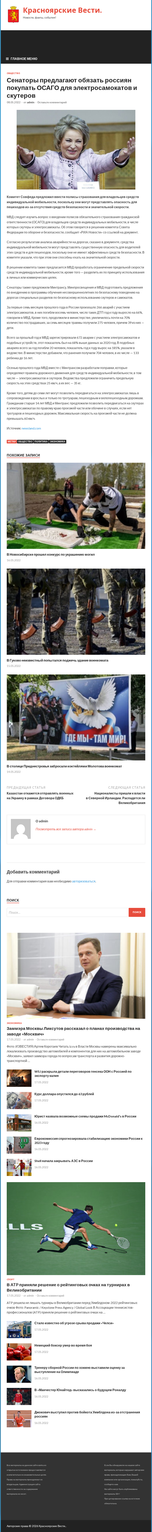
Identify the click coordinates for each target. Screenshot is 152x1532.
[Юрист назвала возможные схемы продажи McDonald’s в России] (19, 1130)
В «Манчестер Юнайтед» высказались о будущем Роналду (80, 1390)
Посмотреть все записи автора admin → (66, 829)
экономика (57, 441)
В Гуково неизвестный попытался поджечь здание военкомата (57, 660)
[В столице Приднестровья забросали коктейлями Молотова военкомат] (76, 761)
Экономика (14, 1023)
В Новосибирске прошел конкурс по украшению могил (51, 554)
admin (30, 102)
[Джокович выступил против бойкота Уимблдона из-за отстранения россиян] (19, 1426)
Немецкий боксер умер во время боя (63, 1345)
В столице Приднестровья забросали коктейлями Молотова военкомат (64, 766)
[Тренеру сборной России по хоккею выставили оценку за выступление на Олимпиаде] (19, 1381)
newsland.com (31, 428)
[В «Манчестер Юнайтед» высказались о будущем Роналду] (19, 1404)
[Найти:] (76, 912)
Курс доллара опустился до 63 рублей (64, 1094)
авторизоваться (83, 881)
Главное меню (24, 58)
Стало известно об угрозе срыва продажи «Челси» (74, 1323)
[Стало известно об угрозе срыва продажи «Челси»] (19, 1337)
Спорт (10, 1279)
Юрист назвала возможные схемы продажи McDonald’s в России (85, 1116)
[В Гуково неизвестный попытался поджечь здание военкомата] (76, 656)
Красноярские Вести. (62, 10)
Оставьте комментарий (52, 102)
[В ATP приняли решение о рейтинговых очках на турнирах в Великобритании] (76, 1276)
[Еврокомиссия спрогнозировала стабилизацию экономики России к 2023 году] (19, 1152)
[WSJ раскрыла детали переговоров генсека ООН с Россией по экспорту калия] (19, 1085)
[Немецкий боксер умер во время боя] (19, 1359)
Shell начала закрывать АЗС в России (63, 1161)
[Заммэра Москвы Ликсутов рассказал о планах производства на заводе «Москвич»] (76, 1019)
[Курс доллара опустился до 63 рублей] (19, 1108)
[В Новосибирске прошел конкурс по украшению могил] (76, 550)
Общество (13, 73)
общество (25, 441)
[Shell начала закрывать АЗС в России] (19, 1175)
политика (41, 441)
